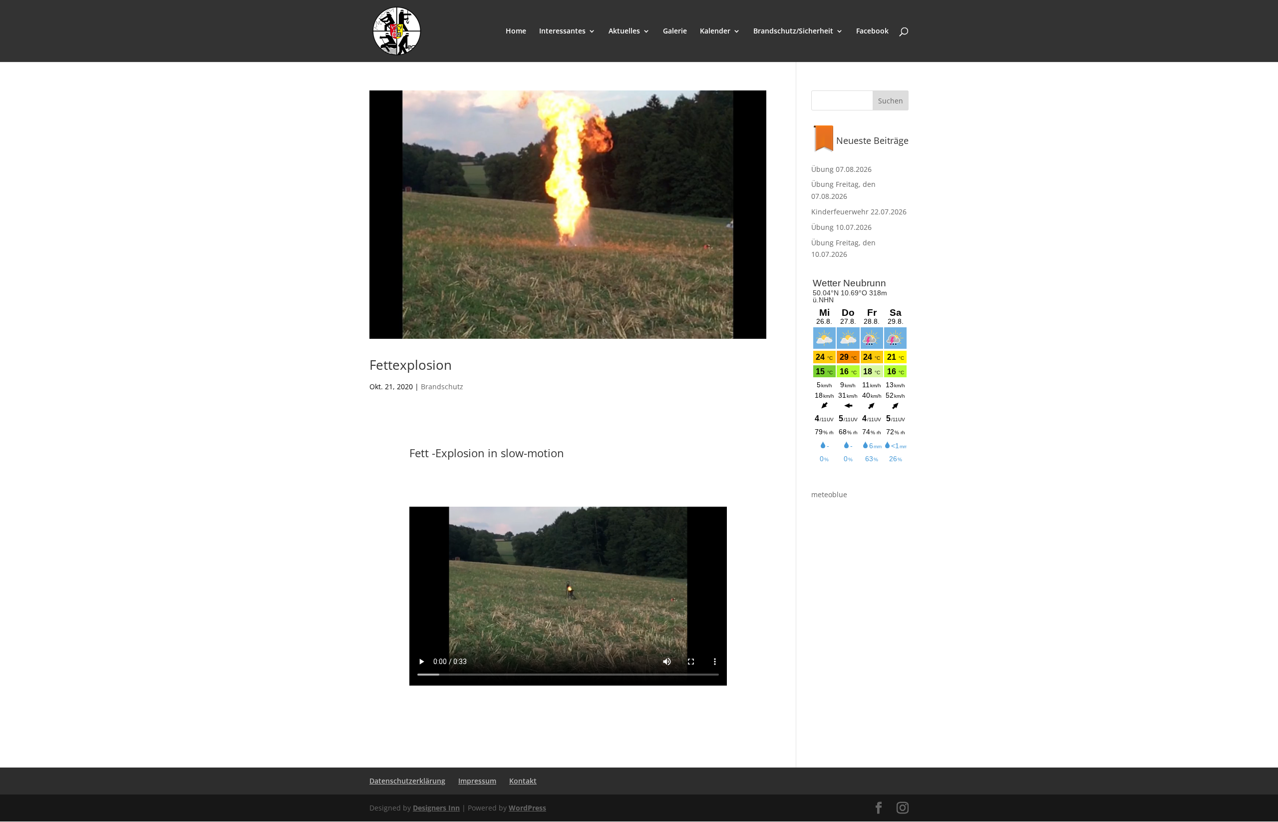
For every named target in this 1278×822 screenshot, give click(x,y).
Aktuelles (624, 31)
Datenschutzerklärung (407, 781)
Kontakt (523, 781)
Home (516, 31)
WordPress (527, 808)
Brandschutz (442, 386)
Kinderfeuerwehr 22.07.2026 (859, 211)
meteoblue (829, 494)
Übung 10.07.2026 (841, 227)
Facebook (872, 31)
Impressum (477, 781)
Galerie (675, 31)
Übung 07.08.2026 (841, 169)
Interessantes (562, 31)
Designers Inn (436, 808)
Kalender (715, 31)
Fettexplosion (410, 365)
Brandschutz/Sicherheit (793, 31)
